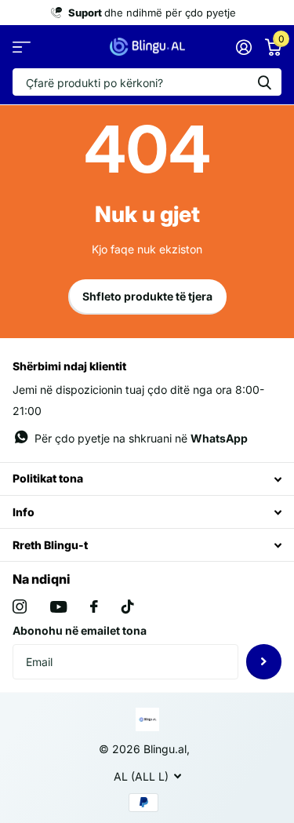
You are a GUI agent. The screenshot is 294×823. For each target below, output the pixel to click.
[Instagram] (20, 606)
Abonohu (263, 661)
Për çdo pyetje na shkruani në (141, 438)
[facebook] (94, 606)
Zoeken (264, 82)
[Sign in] (243, 47)
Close (147, 479)
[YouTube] (58, 607)
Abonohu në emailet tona (80, 630)
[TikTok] (128, 606)
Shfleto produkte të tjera (147, 296)
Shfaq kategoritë (22, 46)
